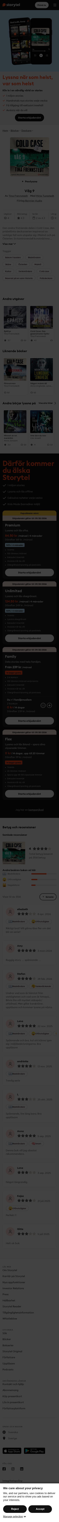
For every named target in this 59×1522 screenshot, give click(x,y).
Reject (15, 1509)
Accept (40, 1509)
